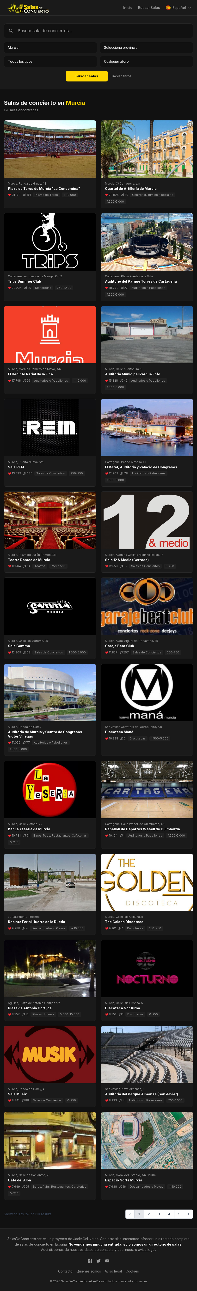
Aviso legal (113, 1271)
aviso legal (146, 1250)
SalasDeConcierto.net (24, 1239)
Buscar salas (86, 76)
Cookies (132, 1271)
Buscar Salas (149, 8)
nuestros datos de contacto (92, 1250)
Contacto (65, 1271)
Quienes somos (88, 1271)
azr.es (143, 1281)
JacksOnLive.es (85, 1239)
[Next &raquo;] (188, 1214)
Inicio (127, 8)
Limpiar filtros (121, 76)
